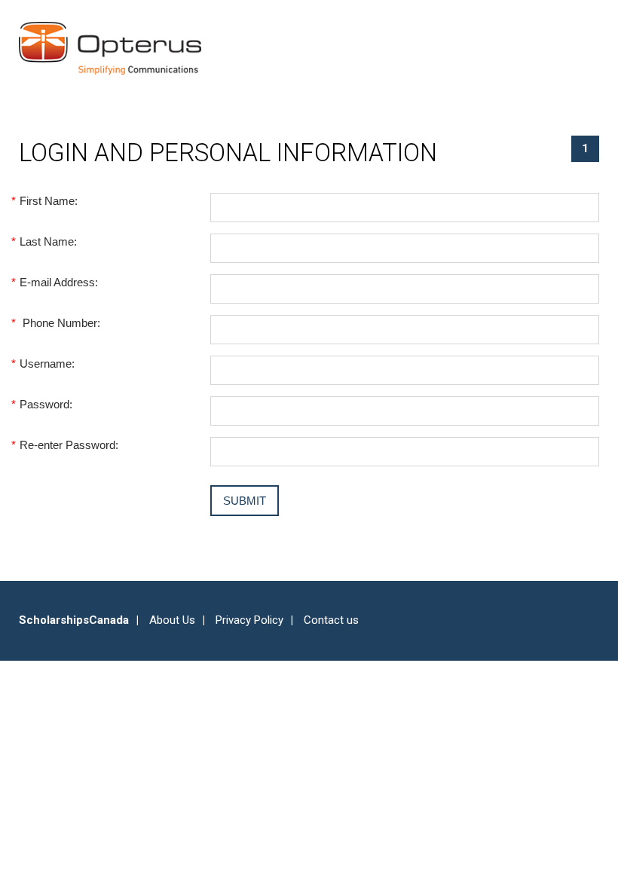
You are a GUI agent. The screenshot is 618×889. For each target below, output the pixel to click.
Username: (47, 363)
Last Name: (48, 241)
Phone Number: (59, 322)
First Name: (48, 200)
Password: (45, 404)
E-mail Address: (58, 282)
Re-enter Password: (68, 444)
